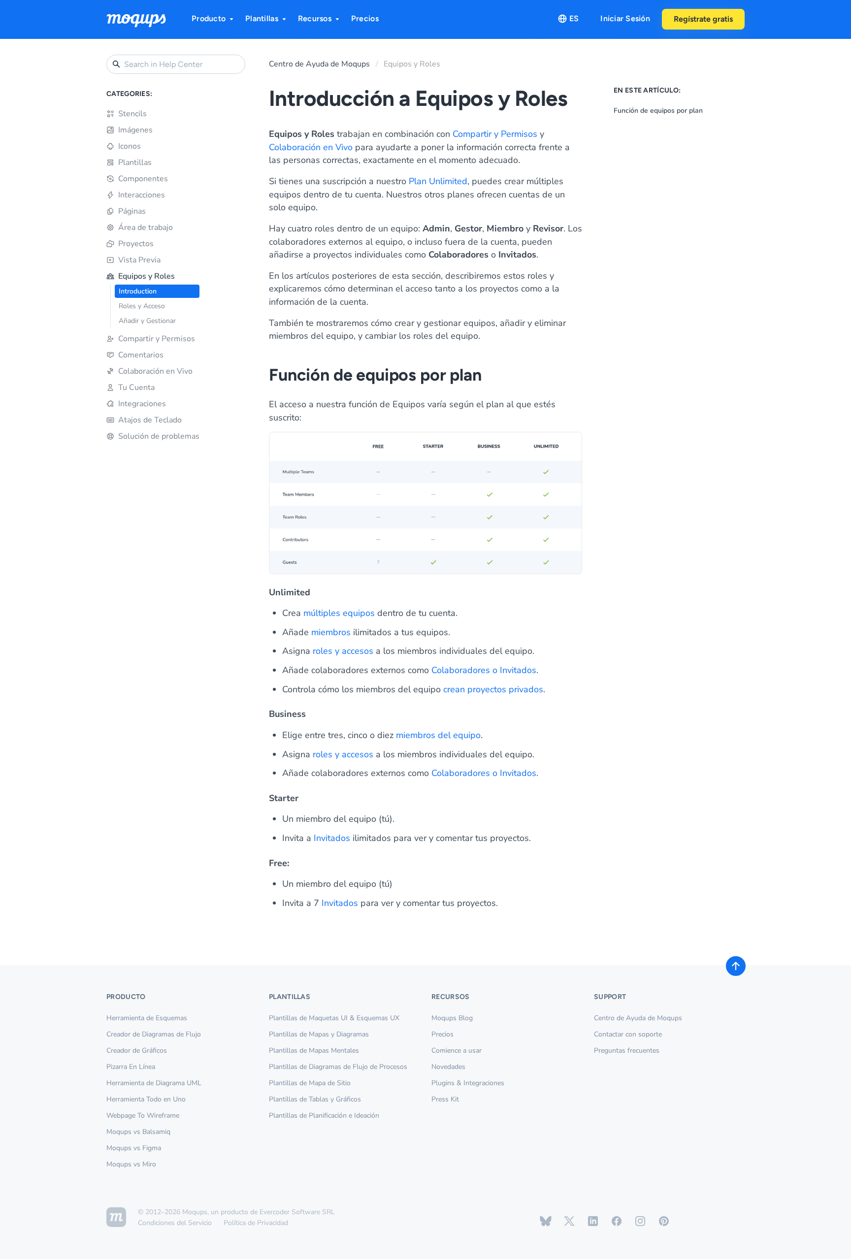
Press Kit (445, 1099)
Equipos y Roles (146, 276)
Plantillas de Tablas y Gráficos (315, 1099)
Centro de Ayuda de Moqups (319, 64)
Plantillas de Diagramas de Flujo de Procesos (338, 1066)
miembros (331, 632)
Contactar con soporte (628, 1034)
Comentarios (141, 355)
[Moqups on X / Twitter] (569, 1221)
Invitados (332, 838)
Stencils (132, 113)
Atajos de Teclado (150, 420)
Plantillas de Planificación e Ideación (324, 1115)
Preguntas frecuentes (626, 1050)
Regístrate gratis (703, 19)
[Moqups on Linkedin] (593, 1221)
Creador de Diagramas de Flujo (153, 1034)
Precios (365, 18)
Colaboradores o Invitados (483, 670)
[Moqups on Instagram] (640, 1221)
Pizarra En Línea (130, 1066)
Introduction (138, 291)
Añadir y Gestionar (147, 320)
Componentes (143, 178)
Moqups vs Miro (131, 1164)
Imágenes (135, 130)
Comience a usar (456, 1050)
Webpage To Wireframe (142, 1115)
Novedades (448, 1066)
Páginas (132, 211)
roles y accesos (343, 651)
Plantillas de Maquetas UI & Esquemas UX (334, 1018)
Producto (209, 18)
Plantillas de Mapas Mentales (314, 1050)
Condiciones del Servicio (175, 1222)
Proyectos (136, 243)
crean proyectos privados (493, 689)
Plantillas (261, 18)
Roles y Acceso (142, 306)
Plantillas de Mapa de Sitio (310, 1083)
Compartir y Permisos (156, 338)
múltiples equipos (339, 613)
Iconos (129, 146)
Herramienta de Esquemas (146, 1018)
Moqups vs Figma (133, 1148)
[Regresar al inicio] (736, 966)
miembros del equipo (438, 735)
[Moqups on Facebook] (616, 1221)
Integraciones (142, 403)
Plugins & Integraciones (467, 1083)
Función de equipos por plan (658, 110)
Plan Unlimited (438, 181)
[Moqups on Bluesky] (546, 1221)
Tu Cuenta (136, 387)
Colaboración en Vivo (155, 371)
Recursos (314, 18)
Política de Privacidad (256, 1222)
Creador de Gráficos (136, 1050)
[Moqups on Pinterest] (664, 1221)
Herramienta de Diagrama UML (153, 1083)
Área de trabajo (145, 227)
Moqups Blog (452, 1018)
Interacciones (141, 195)
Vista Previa (139, 260)
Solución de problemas (158, 436)
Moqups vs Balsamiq (138, 1131)
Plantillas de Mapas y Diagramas (319, 1034)
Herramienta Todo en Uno (146, 1099)
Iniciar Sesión (625, 18)
